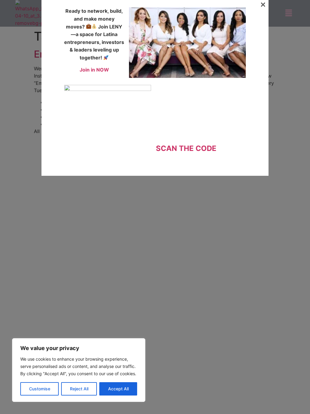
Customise (39, 388)
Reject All (79, 388)
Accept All (118, 388)
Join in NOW (94, 70)
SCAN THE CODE (186, 148)
